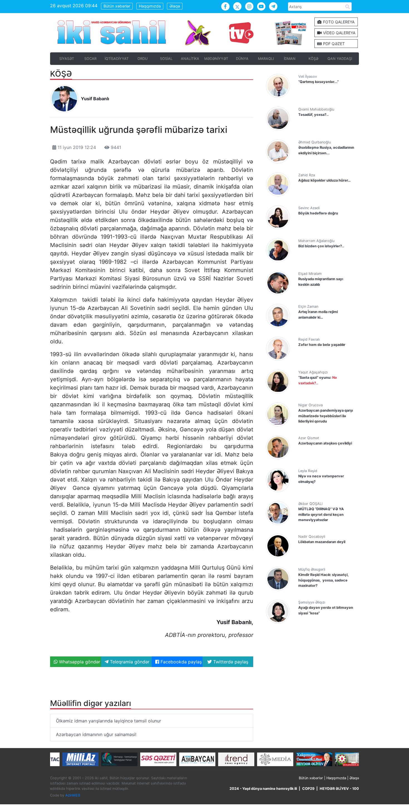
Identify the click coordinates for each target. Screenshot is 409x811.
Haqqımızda (150, 6)
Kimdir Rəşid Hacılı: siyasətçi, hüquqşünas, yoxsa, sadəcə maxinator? (323, 580)
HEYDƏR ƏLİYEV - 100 (339, 788)
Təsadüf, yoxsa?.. (313, 115)
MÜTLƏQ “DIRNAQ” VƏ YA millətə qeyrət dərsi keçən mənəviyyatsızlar (321, 514)
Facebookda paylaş (180, 662)
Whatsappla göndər (79, 662)
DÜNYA (242, 59)
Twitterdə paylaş (230, 662)
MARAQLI (266, 59)
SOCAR (90, 59)
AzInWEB (72, 795)
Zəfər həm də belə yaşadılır (321, 345)
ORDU (142, 59)
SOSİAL (166, 59)
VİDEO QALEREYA (338, 32)
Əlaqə (174, 6)
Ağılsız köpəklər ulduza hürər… (324, 180)
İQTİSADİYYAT (117, 59)
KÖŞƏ (313, 59)
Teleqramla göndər (129, 662)
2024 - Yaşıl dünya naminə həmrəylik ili (263, 788)
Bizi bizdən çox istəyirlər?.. (321, 246)
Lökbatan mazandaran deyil (321, 542)
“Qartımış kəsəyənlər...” (318, 82)
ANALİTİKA (190, 59)
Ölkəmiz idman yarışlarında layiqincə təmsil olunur (108, 721)
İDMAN (289, 59)
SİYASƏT (66, 59)
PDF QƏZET (333, 43)
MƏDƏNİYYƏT (216, 59)
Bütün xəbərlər (117, 6)
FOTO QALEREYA (338, 21)
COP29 (308, 788)
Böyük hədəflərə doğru (318, 213)
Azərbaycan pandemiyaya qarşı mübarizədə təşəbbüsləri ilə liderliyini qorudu (325, 415)
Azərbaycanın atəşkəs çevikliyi (325, 443)
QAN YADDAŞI (339, 59)
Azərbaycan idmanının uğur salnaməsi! (96, 734)
